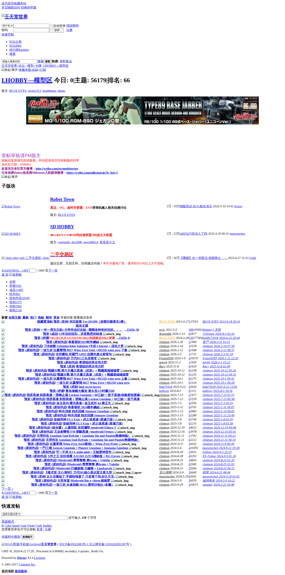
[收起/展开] (10, 70)
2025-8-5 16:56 (222, 391)
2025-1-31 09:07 (224, 407)
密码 (5, 30)
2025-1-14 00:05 (224, 411)
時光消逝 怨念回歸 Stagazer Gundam (84, 411)
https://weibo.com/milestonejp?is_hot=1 (92, 172)
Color (7, 525)
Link (23, 525)
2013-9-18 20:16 (229, 321)
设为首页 (8, 3)
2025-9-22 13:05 (226, 386)
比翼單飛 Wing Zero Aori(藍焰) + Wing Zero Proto (84, 444)
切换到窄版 (28, 7)
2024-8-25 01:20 (224, 460)
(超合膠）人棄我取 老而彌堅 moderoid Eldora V (84, 427)
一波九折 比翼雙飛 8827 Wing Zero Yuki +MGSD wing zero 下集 (83, 350)
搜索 (12, 54)
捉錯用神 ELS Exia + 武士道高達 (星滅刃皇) (84, 419)
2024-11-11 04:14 (225, 439)
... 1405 (23, 270)
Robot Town (62, 199)
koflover (164, 391)
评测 (15, 286)
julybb (206, 362)
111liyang (208, 333)
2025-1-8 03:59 (223, 419)
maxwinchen (237, 233)
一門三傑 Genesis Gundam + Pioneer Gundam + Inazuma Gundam (84, 448)
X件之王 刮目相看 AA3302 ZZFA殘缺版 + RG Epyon (84, 456)
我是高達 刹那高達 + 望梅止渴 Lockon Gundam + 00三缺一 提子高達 (93, 399)
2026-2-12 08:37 (224, 350)
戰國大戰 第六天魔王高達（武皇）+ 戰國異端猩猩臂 (84, 370)
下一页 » (7, 488)
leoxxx (238, 206)
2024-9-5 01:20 (226, 456)
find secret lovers (90, 386)
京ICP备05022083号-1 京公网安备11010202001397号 (94, 544)
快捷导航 (8, 34)
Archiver (35, 544)
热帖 (41, 317)
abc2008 (76, 242)
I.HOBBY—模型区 (56, 65)
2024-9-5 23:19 (221, 452)
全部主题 (15, 317)
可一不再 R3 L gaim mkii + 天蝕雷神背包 (83, 452)
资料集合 (66, 61)
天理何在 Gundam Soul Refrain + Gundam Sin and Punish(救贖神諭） (84, 435)
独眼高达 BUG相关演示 (196, 206)
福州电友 (209, 480)
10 (17, 270)
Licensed (39, 557)
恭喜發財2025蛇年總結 (83, 342)
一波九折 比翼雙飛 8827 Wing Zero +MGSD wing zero (93, 382)
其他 (15, 302)
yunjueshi (64, 242)
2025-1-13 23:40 (224, 415)
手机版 (24, 544)
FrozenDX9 (166, 358)
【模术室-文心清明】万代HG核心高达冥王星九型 (78, 472)
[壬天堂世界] (15, 16)
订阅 (43, 69)
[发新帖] (15, 274)
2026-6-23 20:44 (229, 338)
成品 (16, 290)
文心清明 (165, 472)
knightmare (49, 90)
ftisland (207, 329)
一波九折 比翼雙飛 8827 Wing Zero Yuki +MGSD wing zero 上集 (83, 378)
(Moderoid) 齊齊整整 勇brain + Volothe (84, 460)
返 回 (5, 274)
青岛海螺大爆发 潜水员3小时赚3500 (90, 391)
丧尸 (206, 342)
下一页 (53, 270)
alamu (61, 90)
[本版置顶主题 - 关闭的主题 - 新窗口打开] (3, 322)
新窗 (5, 317)
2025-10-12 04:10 (225, 374)
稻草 (206, 472)
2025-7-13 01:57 (224, 395)
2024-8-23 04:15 (224, 468)
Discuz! (22, 557)
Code (38, 525)
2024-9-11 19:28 (229, 448)
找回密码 (72, 25)
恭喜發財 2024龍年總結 (84, 407)
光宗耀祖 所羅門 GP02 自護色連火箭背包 (84, 354)
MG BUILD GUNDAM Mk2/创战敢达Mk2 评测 (82, 338)
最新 (25, 317)
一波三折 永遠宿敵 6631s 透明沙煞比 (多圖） (83, 484)
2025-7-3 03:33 (223, 403)
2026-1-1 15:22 (220, 362)
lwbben (207, 452)
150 (191, 338)
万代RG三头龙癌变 (84, 358)
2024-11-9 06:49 (224, 444)
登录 (39, 529)
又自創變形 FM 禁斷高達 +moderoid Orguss (84, 431)
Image (16, 525)
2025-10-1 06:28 (224, 382)
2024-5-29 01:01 (229, 476)
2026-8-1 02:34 (224, 333)
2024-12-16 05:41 (225, 431)
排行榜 (19, 49)
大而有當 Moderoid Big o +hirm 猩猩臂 (83, 480)
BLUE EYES (17, 90)
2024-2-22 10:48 (223, 484)
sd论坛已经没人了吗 (193, 233)
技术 (14, 294)
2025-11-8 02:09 (220, 366)
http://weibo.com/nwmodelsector (57, 168)
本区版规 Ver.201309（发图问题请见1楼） (98, 321)
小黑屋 (14, 544)
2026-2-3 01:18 (223, 354)
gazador (208, 484)
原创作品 (19, 298)
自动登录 (59, 25)
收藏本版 (28, 69)
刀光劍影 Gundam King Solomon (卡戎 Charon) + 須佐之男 (84, 346)
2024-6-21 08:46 (220, 472)
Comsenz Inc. (27, 564)
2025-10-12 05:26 (225, 370)
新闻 (15, 310)
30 (137, 329)
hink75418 (165, 386)
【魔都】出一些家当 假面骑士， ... (203, 258)
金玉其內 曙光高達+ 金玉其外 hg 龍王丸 (83, 403)
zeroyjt (163, 362)
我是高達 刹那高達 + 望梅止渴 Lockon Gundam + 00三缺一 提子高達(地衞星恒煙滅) (84, 395)
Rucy (162, 366)
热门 (33, 317)
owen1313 (34, 90)
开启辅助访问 (11, 7)
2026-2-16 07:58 (224, 346)
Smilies (47, 525)
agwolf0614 (90, 242)
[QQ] (5, 544)
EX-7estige (209, 456)
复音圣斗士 (107, 242)
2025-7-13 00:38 (224, 399)
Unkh (252, 258)
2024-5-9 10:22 (225, 480)
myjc (162, 329)
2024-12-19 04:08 (225, 427)
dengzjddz (165, 333)
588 (191, 329)
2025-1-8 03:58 (223, 423)
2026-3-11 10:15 (220, 342)
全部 (12, 281)
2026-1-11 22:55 (228, 358)
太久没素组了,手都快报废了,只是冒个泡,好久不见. (81, 476)
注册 (69, 30)
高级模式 (8, 521)
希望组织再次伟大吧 (93, 362)
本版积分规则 (11, 536)
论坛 (15, 45)
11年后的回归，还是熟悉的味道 (80, 333)
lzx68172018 (210, 338)
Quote (31, 525)
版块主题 (82, 325)
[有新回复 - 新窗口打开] (3, 330)
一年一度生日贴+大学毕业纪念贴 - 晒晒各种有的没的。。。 (82, 329)
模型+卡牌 (34, 65)
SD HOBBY (62, 226)
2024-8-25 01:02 (224, 464)
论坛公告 (15, 41)
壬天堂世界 (9, 65)
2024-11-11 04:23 (225, 435)
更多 (57, 317)
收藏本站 (20, 3)
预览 (57, 321)
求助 (15, 306)
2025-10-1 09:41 (224, 378)
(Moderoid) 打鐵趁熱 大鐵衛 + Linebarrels (83, 468)
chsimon (164, 342)
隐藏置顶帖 (45, 321)
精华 (49, 317)
